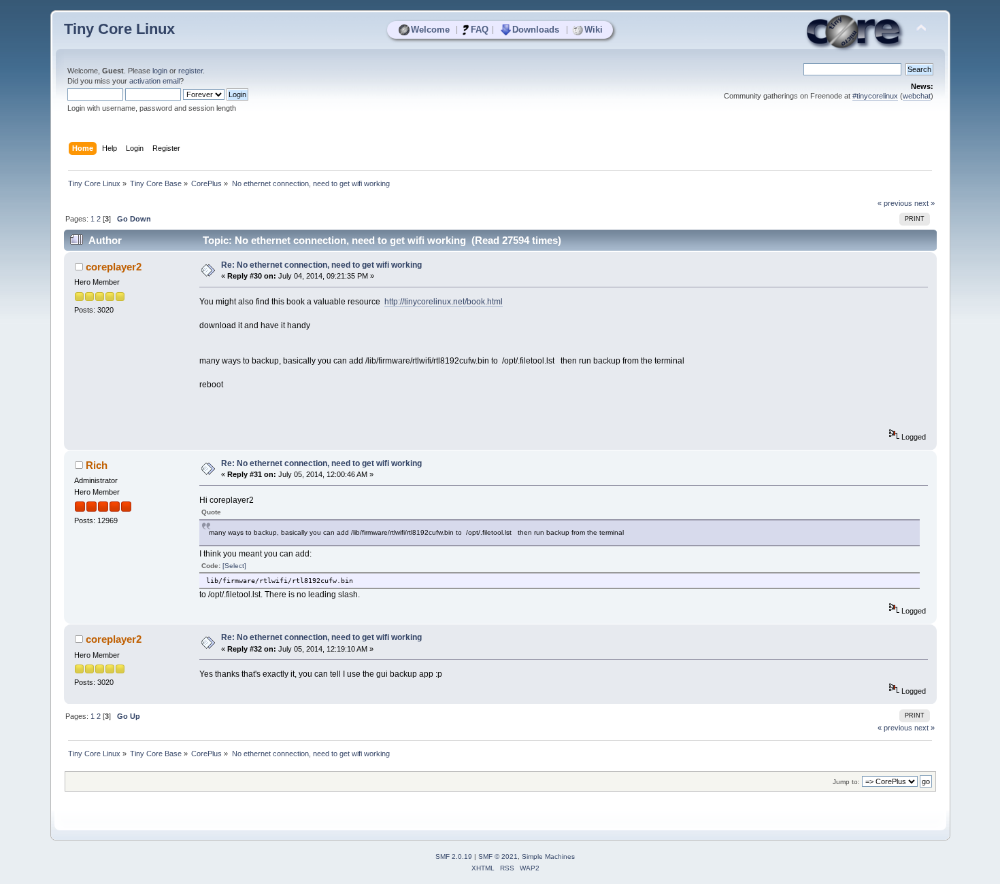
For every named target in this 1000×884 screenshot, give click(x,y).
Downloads (535, 29)
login (159, 71)
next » (924, 203)
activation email (154, 81)
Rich (96, 465)
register (190, 71)
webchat (917, 96)
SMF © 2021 (498, 856)
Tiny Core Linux (119, 28)
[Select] (234, 565)
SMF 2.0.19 (453, 856)
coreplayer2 (113, 266)
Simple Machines (548, 856)
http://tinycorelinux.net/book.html (443, 301)
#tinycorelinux (875, 96)
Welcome (430, 29)
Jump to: (846, 781)
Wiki (593, 29)
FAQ (479, 29)
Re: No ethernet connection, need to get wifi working (321, 265)
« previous (895, 203)
